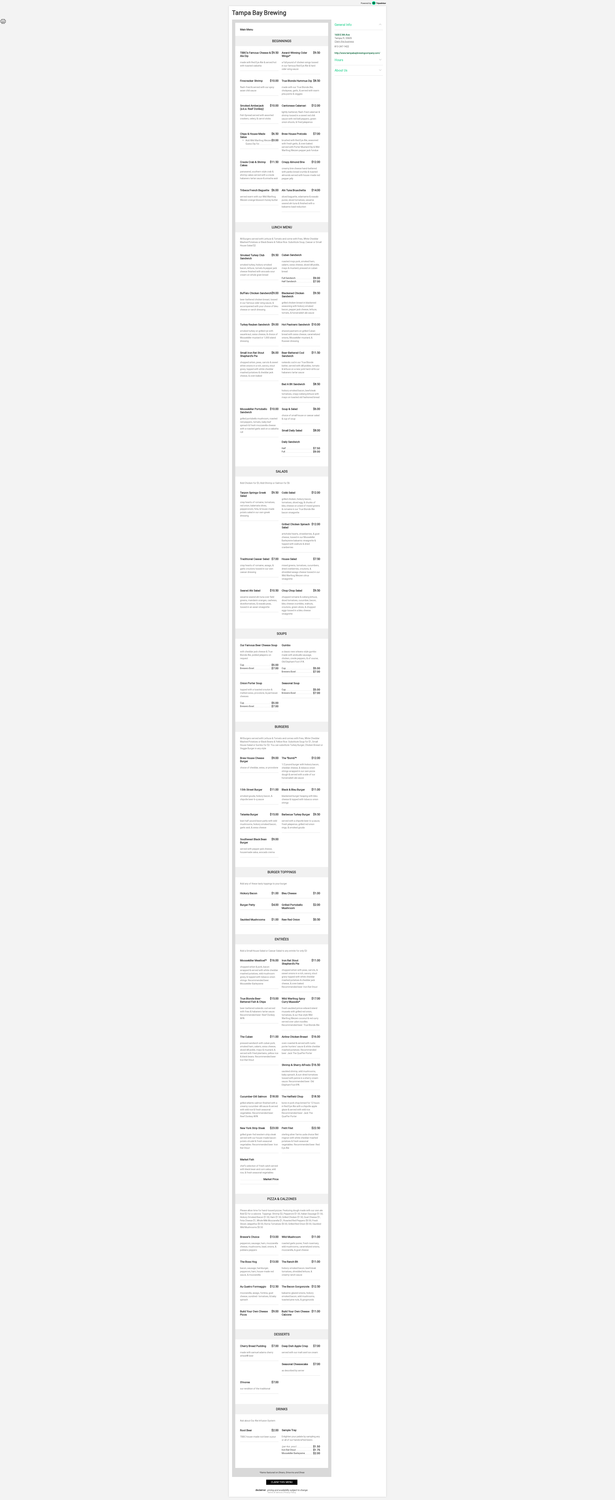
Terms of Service (274, 1492)
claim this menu (282, 1482)
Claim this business (344, 41)
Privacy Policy (290, 1492)
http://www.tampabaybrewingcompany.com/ (357, 53)
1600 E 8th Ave (342, 34)
